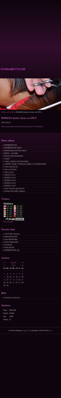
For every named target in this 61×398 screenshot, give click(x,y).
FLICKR (11, 112)
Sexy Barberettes (11, 239)
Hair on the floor (10, 169)
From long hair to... (11, 167)
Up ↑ (51, 331)
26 (14, 283)
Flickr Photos (9, 247)
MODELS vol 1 (10, 175)
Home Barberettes (11, 242)
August (13, 263)
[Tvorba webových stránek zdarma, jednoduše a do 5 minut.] (25, 330)
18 (10, 280)
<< (4, 263)
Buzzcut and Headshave (13, 156)
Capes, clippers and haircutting (16, 161)
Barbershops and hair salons (15, 151)
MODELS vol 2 (10, 178)
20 (17, 280)
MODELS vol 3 (10, 180)
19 (14, 280)
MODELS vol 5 (10, 186)
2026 (13, 265)
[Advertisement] (30, 30)
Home (3, 112)
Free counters (8, 222)
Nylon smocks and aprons (14, 188)
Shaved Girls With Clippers (14, 191)
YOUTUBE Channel (12, 234)
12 (14, 277)
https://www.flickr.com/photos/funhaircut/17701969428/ (22, 127)
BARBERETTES (10, 145)
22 (23, 280)
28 (20, 283)
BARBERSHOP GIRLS (13, 148)
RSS (28, 331)
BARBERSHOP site (11, 250)
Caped (7, 159)
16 (4, 280)
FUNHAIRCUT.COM (13, 69)
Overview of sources (12, 298)
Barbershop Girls (10, 237)
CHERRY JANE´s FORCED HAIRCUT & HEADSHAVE (25, 164)
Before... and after (11, 153)
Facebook (8, 245)
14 (20, 277)
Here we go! (9, 172)
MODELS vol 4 (10, 183)
